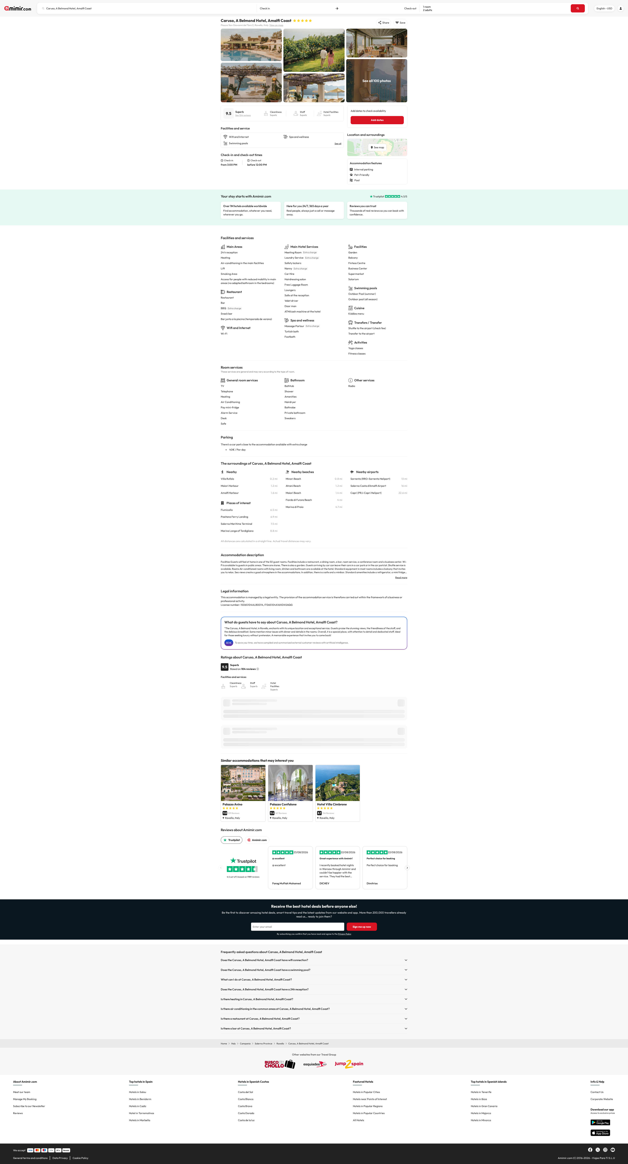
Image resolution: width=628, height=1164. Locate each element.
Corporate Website (602, 1099)
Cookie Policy (80, 1158)
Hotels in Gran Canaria (484, 1106)
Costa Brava (245, 1106)
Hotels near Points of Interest (370, 1099)
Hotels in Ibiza (479, 1099)
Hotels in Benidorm (140, 1099)
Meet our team (21, 1092)
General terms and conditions (30, 1158)
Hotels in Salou (137, 1092)
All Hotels (358, 1120)
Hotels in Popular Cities (366, 1092)
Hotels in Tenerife (481, 1092)
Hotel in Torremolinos (141, 1113)
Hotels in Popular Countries (369, 1113)
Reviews (18, 1113)
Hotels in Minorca (481, 1120)
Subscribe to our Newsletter (29, 1106)
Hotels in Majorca (481, 1113)
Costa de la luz (246, 1120)
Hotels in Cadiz (137, 1106)
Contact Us (597, 1092)
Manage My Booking (24, 1099)
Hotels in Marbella (139, 1120)
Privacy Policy (344, 934)
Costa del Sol (245, 1092)
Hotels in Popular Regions (368, 1106)
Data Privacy (60, 1158)
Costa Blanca (245, 1099)
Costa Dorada (246, 1113)
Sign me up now (362, 926)
